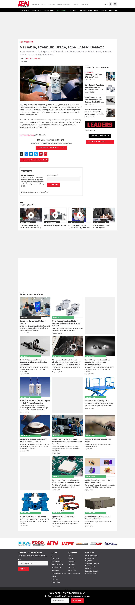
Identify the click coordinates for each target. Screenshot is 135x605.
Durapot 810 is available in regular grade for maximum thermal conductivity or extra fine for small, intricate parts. (34, 446)
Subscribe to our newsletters (51, 148)
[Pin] (41, 154)
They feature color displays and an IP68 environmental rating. (98, 445)
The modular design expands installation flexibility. (98, 522)
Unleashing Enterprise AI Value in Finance (32, 322)
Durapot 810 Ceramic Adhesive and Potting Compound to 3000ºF (33, 440)
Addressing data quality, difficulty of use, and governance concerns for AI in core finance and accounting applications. (35, 328)
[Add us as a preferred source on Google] (45, 154)
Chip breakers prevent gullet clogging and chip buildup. (66, 368)
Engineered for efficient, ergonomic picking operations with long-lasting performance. (99, 404)
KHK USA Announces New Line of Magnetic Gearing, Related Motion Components (94, 99)
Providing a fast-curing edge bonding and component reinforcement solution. (66, 486)
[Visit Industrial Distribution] (82, 543)
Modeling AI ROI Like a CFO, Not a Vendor (93, 76)
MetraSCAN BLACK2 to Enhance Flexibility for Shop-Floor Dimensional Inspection (67, 441)
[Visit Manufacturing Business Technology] (111, 543)
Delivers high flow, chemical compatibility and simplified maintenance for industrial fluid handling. (35, 521)
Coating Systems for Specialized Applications (79, 226)
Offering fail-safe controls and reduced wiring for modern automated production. (67, 329)
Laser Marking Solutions (55, 225)
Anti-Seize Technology (32, 59)
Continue (77, 600)
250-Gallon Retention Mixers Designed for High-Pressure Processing (35, 402)
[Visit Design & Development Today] (24, 543)
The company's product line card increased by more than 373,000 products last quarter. (100, 486)
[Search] (110, 4)
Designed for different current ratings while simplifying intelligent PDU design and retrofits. (99, 369)
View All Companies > (100, 135)
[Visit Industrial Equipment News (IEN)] (52, 543)
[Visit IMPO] (67, 543)
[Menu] (115, 4)
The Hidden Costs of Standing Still (101, 226)
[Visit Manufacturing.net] (96, 543)
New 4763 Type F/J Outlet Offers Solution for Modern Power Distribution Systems (97, 362)
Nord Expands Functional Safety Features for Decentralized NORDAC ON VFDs (94, 87)
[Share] (26, 154)
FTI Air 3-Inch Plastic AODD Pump (33, 517)
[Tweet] (36, 154)
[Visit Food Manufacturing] (38, 543)
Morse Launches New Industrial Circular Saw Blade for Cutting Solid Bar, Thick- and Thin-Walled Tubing (94, 111)
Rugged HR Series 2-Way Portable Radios (98, 440)
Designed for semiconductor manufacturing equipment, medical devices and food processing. (34, 369)
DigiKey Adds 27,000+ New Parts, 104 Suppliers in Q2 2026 (99, 481)
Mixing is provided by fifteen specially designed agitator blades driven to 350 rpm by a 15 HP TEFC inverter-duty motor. (34, 408)
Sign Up (23, 569)
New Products (26, 42)
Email (19, 559)
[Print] (21, 154)
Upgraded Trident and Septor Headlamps (63, 518)
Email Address (52, 175)
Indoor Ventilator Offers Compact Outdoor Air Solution (98, 518)
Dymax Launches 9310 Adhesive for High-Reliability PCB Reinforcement (66, 481)
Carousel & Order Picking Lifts (96, 401)
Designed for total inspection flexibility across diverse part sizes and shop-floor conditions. (65, 449)
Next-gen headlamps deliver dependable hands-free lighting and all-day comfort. (65, 522)
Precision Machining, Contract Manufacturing (30, 226)
